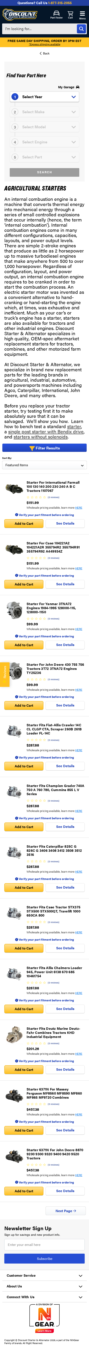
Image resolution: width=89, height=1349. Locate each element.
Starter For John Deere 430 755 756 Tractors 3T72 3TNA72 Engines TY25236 (55, 668)
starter (74, 426)
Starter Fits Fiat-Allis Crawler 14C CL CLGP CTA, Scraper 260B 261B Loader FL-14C (54, 729)
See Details (65, 523)
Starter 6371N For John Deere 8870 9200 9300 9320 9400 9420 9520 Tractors (55, 1154)
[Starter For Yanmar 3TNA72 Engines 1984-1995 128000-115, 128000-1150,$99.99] (14, 610)
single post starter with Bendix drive (46, 431)
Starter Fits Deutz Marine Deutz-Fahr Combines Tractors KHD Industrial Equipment (53, 1032)
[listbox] (44, 465)
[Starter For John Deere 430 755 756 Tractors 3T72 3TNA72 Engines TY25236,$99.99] (14, 671)
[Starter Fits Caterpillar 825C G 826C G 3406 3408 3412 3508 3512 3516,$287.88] (14, 853)
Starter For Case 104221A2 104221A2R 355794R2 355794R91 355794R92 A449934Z (53, 547)
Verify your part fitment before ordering (46, 515)
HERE (78, 507)
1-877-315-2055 (60, 2)
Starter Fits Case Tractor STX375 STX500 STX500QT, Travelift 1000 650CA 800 (53, 911)
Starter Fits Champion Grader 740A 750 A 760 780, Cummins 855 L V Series (55, 790)
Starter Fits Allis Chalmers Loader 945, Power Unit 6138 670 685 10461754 (54, 972)
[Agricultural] (44, 54)
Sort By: (7, 458)
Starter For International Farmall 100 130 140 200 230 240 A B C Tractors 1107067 (53, 486)
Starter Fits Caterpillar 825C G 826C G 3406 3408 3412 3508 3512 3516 (54, 850)
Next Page (64, 1210)
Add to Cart (24, 523)
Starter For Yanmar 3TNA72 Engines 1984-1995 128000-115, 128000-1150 (51, 608)
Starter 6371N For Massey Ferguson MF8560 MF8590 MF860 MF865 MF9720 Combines (54, 1093)
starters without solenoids (41, 436)
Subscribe (44, 1258)
